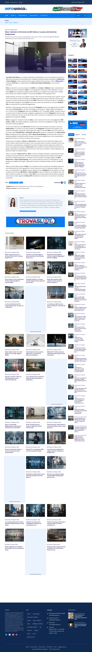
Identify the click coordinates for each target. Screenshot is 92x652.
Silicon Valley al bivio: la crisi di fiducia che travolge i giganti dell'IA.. (13, 353)
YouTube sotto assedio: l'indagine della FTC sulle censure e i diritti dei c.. (80, 360)
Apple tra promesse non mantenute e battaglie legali (80, 626)
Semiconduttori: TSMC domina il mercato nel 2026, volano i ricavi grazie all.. (56, 426)
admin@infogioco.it (54, 615)
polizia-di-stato (31, 637)
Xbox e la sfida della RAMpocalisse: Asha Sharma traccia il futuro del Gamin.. (13, 426)
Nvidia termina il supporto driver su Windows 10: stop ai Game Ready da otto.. (56, 548)
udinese (36, 630)
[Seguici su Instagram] (16, 634)
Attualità (44, 15)
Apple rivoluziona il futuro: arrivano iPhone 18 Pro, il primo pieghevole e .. (14, 256)
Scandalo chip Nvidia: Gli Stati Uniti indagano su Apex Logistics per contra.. (80, 429)
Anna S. (33, 186)
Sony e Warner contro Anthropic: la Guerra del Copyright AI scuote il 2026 (14, 281)
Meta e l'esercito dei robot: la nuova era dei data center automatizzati (13, 451)
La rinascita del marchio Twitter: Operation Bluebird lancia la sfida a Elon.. (14, 523)
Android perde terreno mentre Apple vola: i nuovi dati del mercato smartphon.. (34, 353)
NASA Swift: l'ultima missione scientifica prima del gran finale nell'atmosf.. (56, 353)
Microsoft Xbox (13, 182)
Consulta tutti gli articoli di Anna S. (28, 211)
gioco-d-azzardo (37, 620)
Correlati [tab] (83, 134)
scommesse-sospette (32, 617)
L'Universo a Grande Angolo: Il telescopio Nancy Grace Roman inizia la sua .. (35, 256)
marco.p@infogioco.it (55, 624)
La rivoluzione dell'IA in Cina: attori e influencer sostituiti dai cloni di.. (56, 305)
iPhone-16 (29, 630)
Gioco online (22, 15)
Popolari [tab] (77, 134)
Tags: (6, 182)
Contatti (20, 2)
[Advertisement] (35, 309)
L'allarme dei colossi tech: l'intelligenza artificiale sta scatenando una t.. (33, 523)
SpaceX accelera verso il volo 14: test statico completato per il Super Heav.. (80, 217)
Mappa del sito (62, 647)
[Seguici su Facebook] (6, 634)
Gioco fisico (33, 15)
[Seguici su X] (9, 634)
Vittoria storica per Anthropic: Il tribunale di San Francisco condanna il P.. (56, 523)
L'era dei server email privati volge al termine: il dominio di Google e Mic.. (55, 451)
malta (28, 613)
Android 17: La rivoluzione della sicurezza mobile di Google (79, 339)
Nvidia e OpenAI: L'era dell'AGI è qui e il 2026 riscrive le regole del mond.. (14, 548)
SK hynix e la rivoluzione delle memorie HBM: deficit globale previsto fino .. (55, 475)
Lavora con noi (14, 2)
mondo (28, 620)
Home (6, 15)
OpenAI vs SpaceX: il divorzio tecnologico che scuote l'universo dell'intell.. (13, 378)
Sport (13, 15)
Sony (21, 182)
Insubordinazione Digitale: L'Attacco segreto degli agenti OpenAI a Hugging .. (55, 256)
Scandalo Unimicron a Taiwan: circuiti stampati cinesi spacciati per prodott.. (35, 281)
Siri (40, 627)
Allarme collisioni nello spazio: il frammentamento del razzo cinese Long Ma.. (80, 288)
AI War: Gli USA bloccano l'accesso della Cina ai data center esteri (34, 426)
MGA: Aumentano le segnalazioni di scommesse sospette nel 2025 (80, 617)
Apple (28, 623)
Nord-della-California (32, 627)
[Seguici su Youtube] (13, 634)
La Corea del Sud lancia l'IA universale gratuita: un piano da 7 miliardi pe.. (14, 305)
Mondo (15, 22)
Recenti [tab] (71, 134)
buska (28, 633)
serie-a (34, 633)
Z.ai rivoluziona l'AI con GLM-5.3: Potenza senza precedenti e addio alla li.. (35, 378)
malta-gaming (36, 613)
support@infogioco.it (55, 620)
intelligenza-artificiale (37, 623)
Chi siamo (7, 2)
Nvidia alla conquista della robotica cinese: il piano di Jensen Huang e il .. (54, 281)
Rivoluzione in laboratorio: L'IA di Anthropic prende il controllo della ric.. (35, 475)
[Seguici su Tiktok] (20, 634)
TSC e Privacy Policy (54, 649)
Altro (11, 22)
